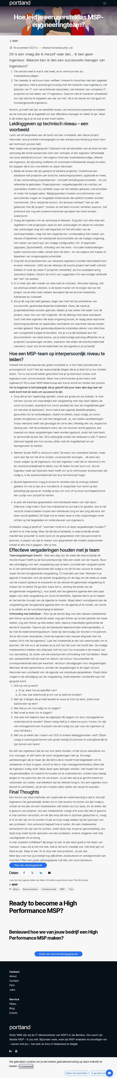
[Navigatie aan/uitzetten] (105, 3)
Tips (71, 889)
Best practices (30, 889)
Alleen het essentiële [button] (76, 1073)
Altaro (16, 889)
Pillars (12, 1003)
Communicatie (49, 889)
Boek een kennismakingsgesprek (58, 953)
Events (13, 1012)
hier (16, 880)
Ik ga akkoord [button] (98, 1073)
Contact (14, 980)
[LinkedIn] (11, 1051)
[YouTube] (17, 1051)
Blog (12, 1008)
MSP (15, 41)
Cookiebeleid (26, 1066)
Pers (12, 985)
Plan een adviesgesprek (28, 865)
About (13, 976)
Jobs (12, 989)
